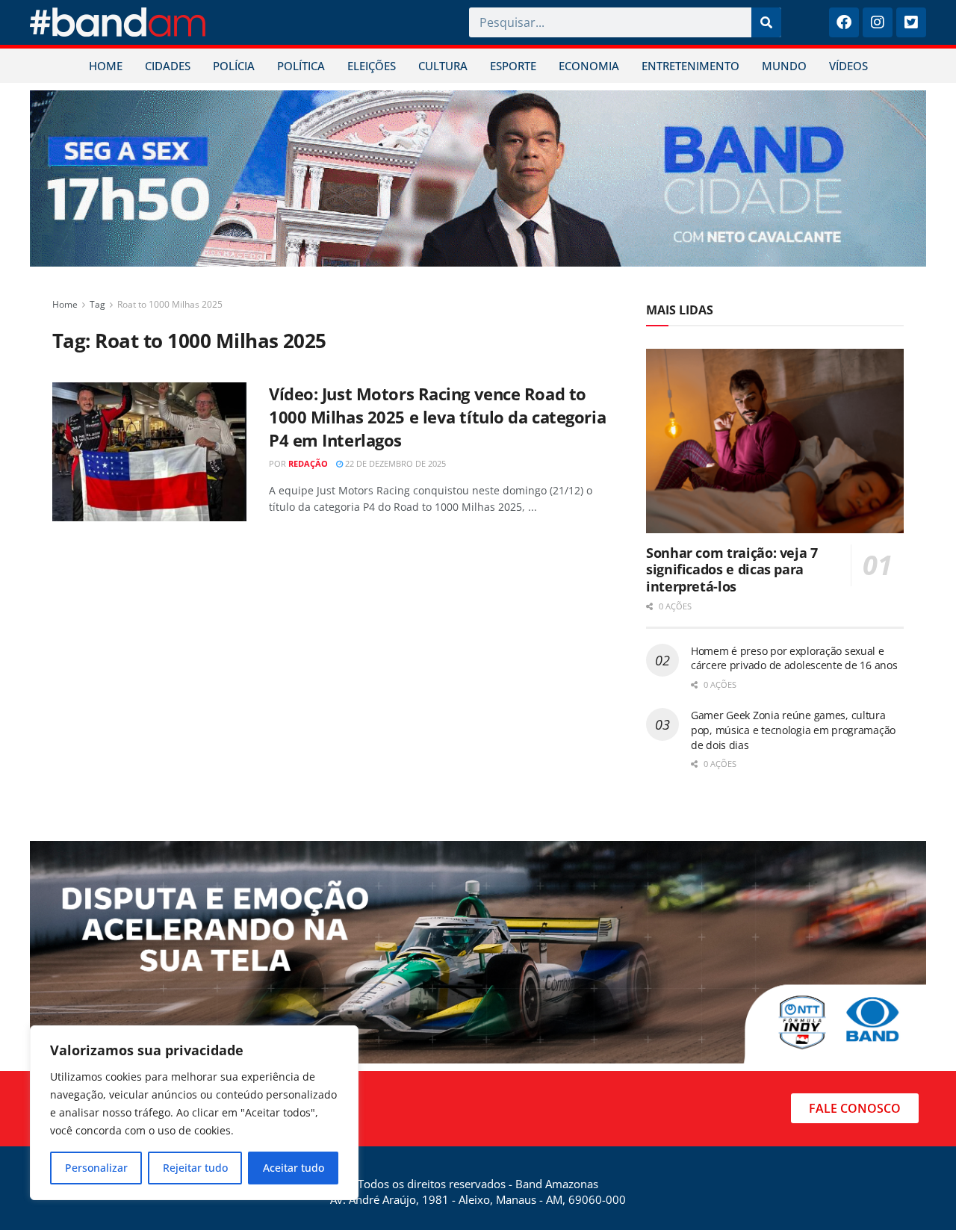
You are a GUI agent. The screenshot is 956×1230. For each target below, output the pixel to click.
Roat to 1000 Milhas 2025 (170, 304)
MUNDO (784, 65)
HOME (105, 65)
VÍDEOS (848, 65)
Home (65, 304)
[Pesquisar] (766, 22)
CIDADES (167, 65)
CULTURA (443, 65)
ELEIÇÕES (371, 65)
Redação (308, 463)
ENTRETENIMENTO (690, 65)
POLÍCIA (234, 65)
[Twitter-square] (911, 22)
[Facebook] (844, 22)
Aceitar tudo (293, 1168)
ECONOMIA (589, 65)
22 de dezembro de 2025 (394, 463)
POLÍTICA (301, 65)
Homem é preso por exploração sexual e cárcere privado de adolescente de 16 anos (794, 658)
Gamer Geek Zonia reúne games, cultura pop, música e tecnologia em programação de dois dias (793, 729)
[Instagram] (878, 22)
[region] (194, 1112)
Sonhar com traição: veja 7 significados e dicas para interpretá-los (732, 569)
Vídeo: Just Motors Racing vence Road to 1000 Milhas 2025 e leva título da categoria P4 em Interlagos (437, 416)
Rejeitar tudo (195, 1168)
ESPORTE (513, 65)
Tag (97, 304)
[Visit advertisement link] (478, 178)
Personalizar (96, 1168)
